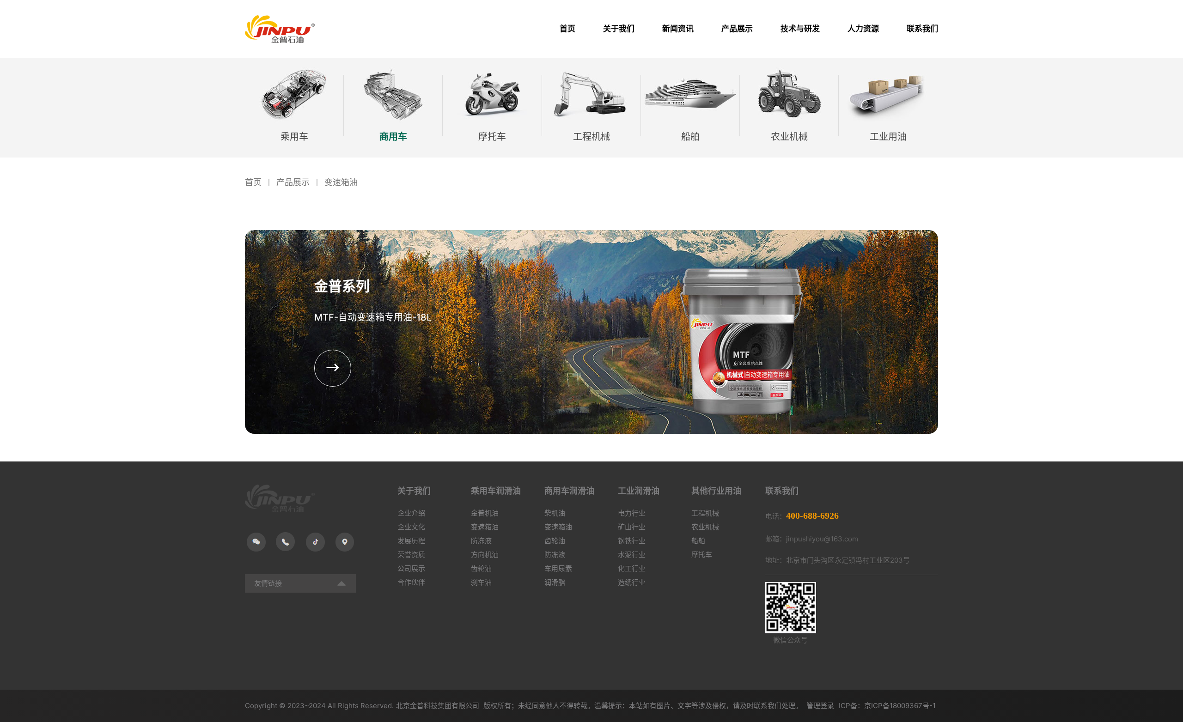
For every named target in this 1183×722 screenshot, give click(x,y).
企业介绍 (411, 513)
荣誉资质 (411, 554)
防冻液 (481, 540)
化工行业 (632, 568)
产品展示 (293, 182)
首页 (253, 182)
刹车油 (481, 582)
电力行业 (632, 513)
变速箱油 (341, 182)
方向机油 (485, 554)
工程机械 (705, 513)
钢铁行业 (632, 540)
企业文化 (411, 526)
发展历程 (411, 540)
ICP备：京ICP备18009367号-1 (887, 705)
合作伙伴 (411, 582)
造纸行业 (632, 582)
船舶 (698, 540)
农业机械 (705, 526)
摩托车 (701, 554)
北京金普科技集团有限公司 (438, 705)
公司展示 (411, 568)
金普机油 (485, 513)
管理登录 (820, 705)
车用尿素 (558, 568)
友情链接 (268, 583)
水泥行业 (632, 554)
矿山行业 (632, 526)
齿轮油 (481, 568)
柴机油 (554, 513)
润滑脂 (554, 582)
